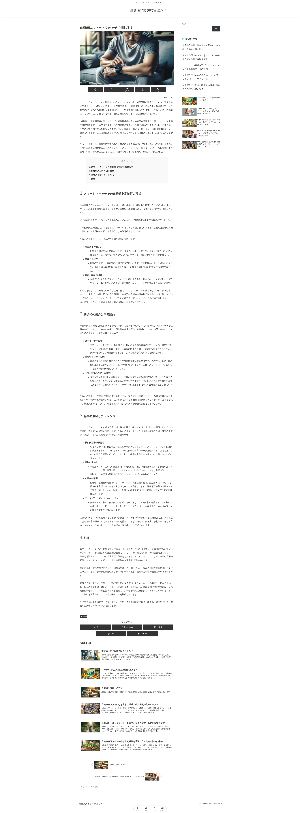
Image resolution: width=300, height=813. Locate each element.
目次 (123, 161)
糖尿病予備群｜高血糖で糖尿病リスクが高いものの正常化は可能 (201, 47)
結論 (93, 179)
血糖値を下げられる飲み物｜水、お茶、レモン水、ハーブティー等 (201, 77)
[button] (158, 89)
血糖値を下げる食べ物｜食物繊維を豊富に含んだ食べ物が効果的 (201, 87)
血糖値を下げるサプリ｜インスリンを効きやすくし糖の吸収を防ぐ (201, 57)
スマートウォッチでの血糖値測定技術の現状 (112, 167)
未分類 (84, 616)
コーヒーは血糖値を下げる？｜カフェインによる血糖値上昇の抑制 (201, 67)
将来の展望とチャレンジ (102, 175)
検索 (184, 24)
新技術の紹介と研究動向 (102, 171)
